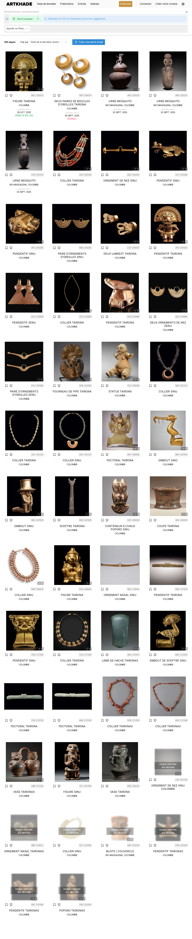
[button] (183, 4)
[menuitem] (20, 4)
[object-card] (24, 85)
